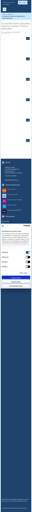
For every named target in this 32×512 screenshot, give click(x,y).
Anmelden (23, 2)
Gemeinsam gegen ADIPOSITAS (14, 210)
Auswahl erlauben (16, 282)
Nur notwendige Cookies (16, 286)
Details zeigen (23, 273)
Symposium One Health (12, 194)
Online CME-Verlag (15, 501)
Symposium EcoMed (11, 205)
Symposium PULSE (11, 189)
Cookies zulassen (16, 277)
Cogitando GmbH (22, 508)
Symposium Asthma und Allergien (14, 199)
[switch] (28, 257)
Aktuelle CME (5, 221)
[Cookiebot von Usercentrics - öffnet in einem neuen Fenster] (23, 226)
